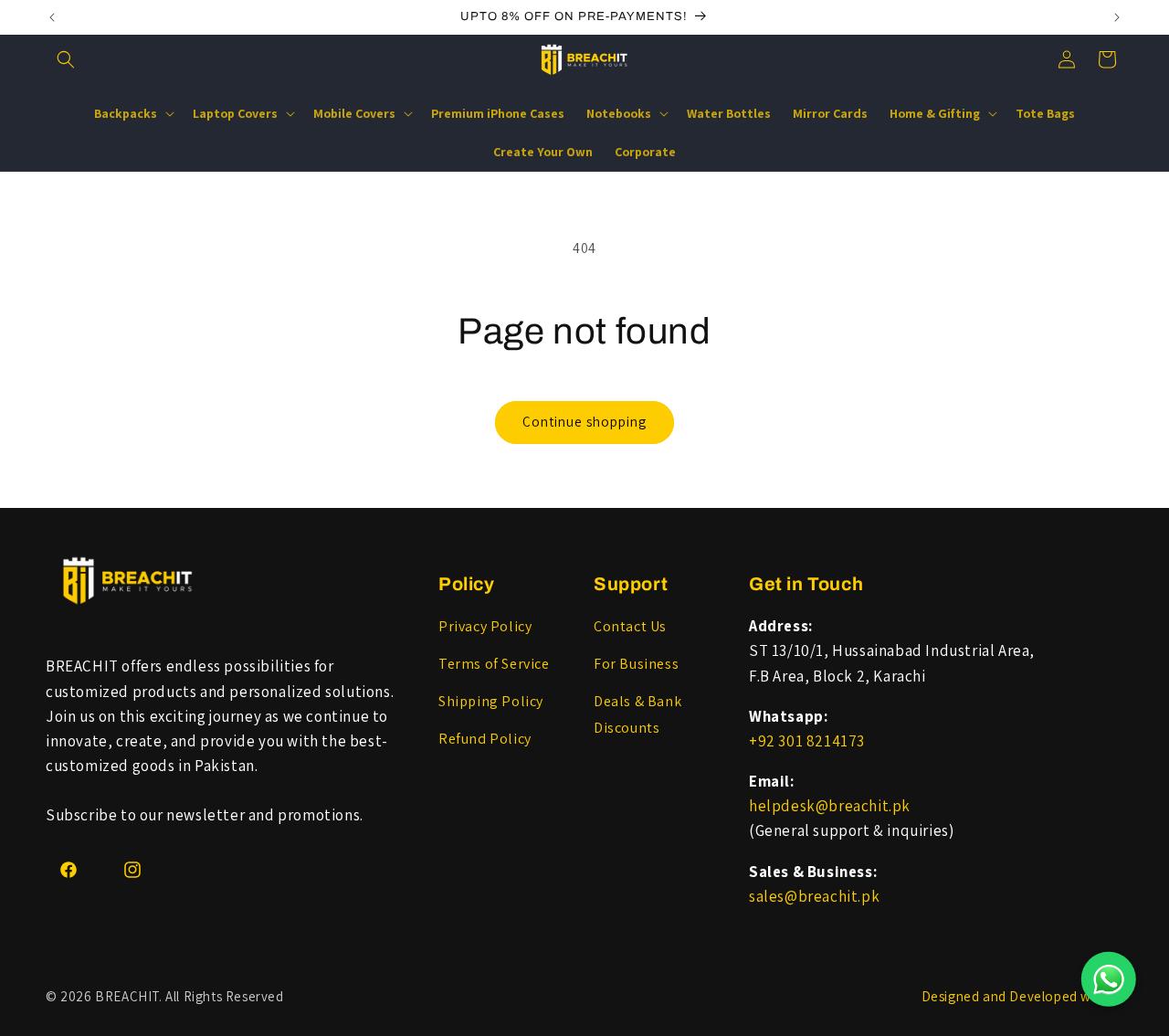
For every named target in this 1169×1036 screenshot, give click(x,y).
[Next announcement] (1117, 17)
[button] (66, 59)
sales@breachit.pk (814, 896)
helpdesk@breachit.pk (830, 806)
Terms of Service (494, 663)
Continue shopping (584, 421)
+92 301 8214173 (807, 741)
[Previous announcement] (52, 17)
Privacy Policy (485, 626)
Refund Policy (485, 738)
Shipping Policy (490, 701)
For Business (636, 663)
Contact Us (630, 626)
